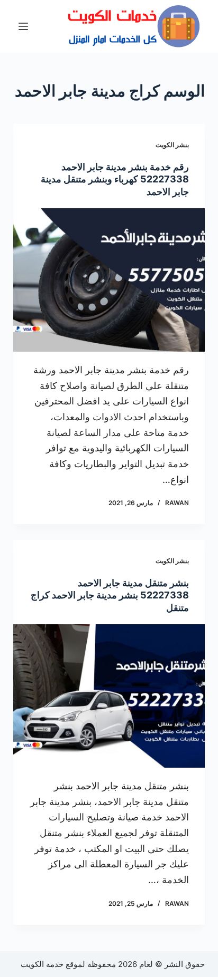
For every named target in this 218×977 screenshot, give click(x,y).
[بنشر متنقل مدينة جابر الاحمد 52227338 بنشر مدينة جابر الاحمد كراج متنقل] (109, 696)
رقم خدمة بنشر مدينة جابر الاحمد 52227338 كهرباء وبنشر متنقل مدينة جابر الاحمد (115, 179)
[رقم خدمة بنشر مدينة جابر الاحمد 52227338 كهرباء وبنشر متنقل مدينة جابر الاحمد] (109, 280)
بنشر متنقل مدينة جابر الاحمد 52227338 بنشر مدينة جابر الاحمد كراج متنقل (110, 595)
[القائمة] (23, 26)
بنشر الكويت (172, 145)
